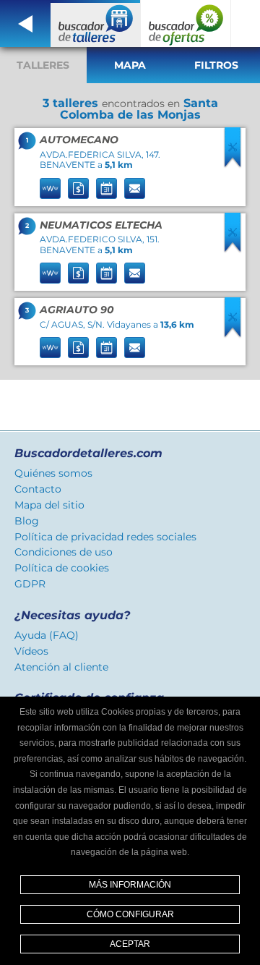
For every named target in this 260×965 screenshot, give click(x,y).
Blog (26, 520)
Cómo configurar (130, 914)
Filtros (216, 65)
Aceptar (130, 944)
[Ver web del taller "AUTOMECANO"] (50, 188)
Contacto (37, 489)
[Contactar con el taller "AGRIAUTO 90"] (134, 347)
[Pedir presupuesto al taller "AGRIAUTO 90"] (78, 347)
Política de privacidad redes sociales (105, 536)
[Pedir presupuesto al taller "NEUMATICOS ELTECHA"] (78, 273)
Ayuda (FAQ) (46, 635)
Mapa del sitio (49, 504)
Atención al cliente (61, 666)
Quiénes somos (53, 473)
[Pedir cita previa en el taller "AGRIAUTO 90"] (106, 347)
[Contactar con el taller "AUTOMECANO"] (134, 188)
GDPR (30, 583)
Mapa (130, 65)
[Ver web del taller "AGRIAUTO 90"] (50, 347)
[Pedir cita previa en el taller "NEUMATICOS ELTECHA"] (106, 273)
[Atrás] (25, 23)
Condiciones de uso (63, 551)
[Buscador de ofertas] (186, 23)
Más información (130, 885)
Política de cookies (61, 567)
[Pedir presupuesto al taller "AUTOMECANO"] (78, 188)
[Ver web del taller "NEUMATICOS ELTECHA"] (50, 273)
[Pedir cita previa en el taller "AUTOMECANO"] (106, 188)
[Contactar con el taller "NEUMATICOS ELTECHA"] (134, 273)
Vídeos (31, 651)
